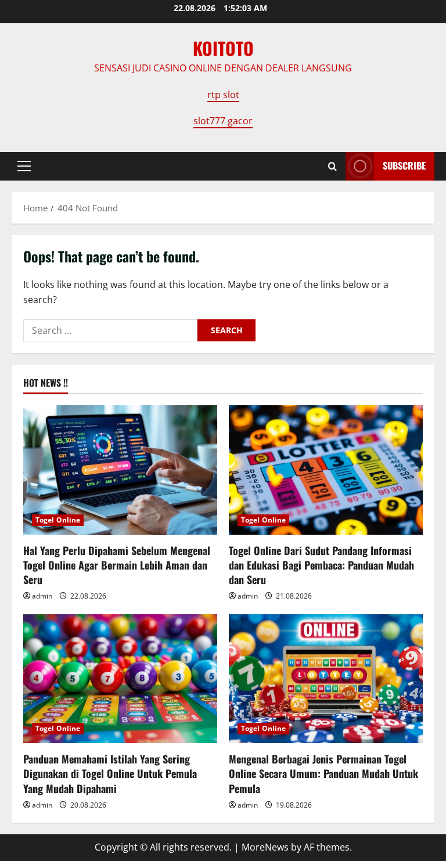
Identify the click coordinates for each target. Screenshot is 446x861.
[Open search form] (332, 166)
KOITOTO (223, 48)
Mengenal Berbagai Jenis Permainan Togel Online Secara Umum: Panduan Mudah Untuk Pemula (323, 773)
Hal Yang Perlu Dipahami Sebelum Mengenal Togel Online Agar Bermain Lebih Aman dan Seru (116, 565)
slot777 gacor (223, 120)
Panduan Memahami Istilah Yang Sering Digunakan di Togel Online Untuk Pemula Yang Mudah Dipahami (110, 773)
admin (42, 596)
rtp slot (223, 94)
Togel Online (57, 520)
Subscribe (404, 165)
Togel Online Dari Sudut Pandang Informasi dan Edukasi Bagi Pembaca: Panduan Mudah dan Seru (321, 565)
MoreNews (265, 847)
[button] (24, 166)
